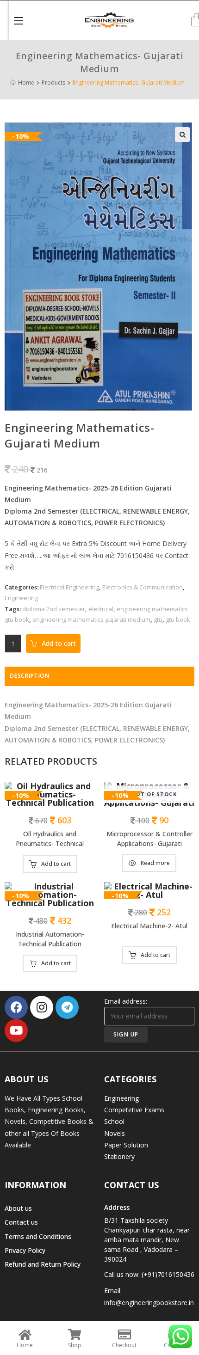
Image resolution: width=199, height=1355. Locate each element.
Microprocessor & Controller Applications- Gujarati (149, 838)
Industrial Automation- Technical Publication (50, 939)
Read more (155, 863)
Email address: (125, 1001)
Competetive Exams (134, 1109)
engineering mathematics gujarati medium (91, 619)
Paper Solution (126, 1144)
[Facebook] (16, 1007)
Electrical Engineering (69, 587)
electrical (100, 609)
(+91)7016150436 (168, 1274)
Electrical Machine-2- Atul (149, 925)
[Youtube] (16, 1030)
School (114, 1121)
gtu (158, 619)
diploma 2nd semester (53, 609)
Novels (114, 1133)
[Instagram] (41, 1007)
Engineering (21, 598)
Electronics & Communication (142, 587)
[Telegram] (67, 1007)
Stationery (119, 1156)
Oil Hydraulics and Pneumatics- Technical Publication (50, 839)
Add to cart (59, 643)
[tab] (99, 676)
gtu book (178, 619)
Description (29, 676)
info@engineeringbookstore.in (149, 1302)
